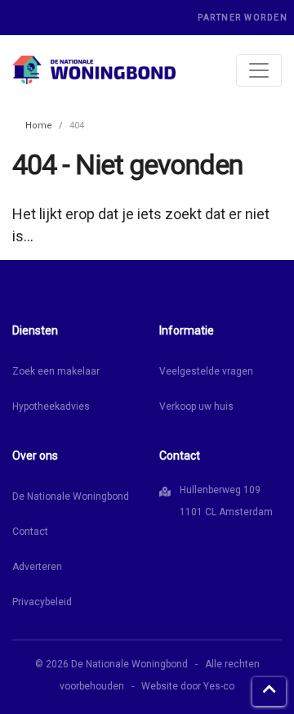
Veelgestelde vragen (206, 371)
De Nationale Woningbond (70, 496)
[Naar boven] (269, 691)
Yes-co (218, 686)
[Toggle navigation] (259, 70)
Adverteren (37, 567)
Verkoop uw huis (196, 406)
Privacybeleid (42, 602)
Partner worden (242, 17)
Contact (30, 531)
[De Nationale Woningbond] (94, 70)
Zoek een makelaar (56, 371)
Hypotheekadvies (51, 406)
